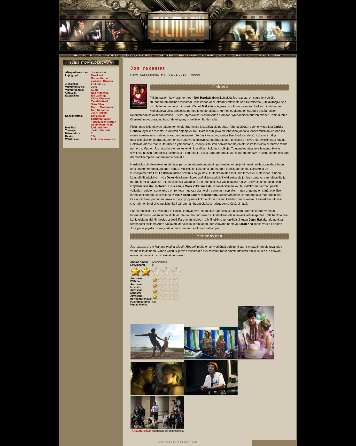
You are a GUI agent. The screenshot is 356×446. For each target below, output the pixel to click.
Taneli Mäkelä (99, 101)
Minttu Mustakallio (103, 107)
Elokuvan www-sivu (103, 139)
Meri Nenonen (100, 110)
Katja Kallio (98, 115)
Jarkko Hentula (100, 130)
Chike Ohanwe (100, 98)
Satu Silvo (97, 104)
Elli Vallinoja (98, 95)
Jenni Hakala (99, 113)
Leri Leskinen (99, 127)
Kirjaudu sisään (142, 430)
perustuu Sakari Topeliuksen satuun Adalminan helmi (103, 121)
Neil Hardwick (99, 92)
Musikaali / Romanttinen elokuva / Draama (102, 78)
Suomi (95, 89)
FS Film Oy (98, 83)
